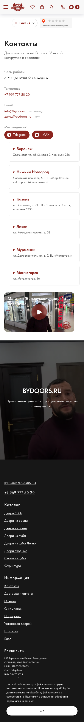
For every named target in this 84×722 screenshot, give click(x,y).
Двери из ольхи (15, 528)
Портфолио (12, 616)
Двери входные (15, 551)
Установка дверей (17, 624)
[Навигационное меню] (5, 7)
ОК (42, 711)
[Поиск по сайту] (51, 7)
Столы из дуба (15, 558)
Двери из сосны (16, 520)
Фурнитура (12, 566)
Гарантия (11, 631)
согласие (19, 692)
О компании (13, 609)
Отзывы (10, 601)
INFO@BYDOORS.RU (20, 483)
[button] (32, 7)
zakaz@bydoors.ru (17, 116)
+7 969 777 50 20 (17, 94)
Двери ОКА (13, 513)
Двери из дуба (15, 536)
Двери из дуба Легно (20, 543)
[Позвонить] (63, 7)
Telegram (19, 135)
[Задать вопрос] (74, 7)
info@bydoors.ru (16, 111)
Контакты (11, 586)
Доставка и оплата (18, 593)
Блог (7, 639)
